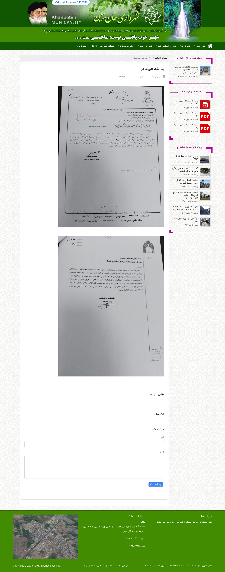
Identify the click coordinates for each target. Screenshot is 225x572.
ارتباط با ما (81, 46)
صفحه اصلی (161, 58)
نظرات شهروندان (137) (102, 46)
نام (162, 437)
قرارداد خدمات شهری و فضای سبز (187, 102)
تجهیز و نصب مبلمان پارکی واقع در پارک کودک (185, 169)
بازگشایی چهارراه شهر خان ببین (186, 219)
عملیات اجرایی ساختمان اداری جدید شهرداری (186, 181)
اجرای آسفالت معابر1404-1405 (185, 157)
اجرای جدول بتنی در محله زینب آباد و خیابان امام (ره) (185, 207)
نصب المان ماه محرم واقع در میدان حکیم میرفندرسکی (185, 195)
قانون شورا (200, 46)
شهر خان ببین (145, 46)
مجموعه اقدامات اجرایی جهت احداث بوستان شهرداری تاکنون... (186, 70)
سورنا (85, 566)
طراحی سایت (122, 566)
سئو (112, 566)
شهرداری (185, 46)
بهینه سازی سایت (99, 566)
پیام (162, 452)
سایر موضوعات (125, 46)
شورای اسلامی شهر (166, 46)
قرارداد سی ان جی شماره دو (186, 114)
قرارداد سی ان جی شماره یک (186, 126)
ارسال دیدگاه (156, 484)
